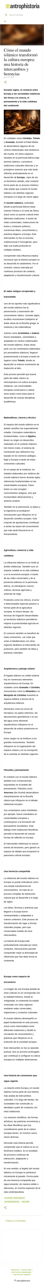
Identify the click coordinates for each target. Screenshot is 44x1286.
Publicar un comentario (16, 1221)
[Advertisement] (22, 1245)
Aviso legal (27, 1270)
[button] (5, 82)
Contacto (15, 1270)
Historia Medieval (12, 1202)
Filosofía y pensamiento (14, 1198)
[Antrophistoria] (22, 6)
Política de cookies (22, 1274)
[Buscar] (5, 15)
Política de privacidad (21, 1272)
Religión (25, 1202)
